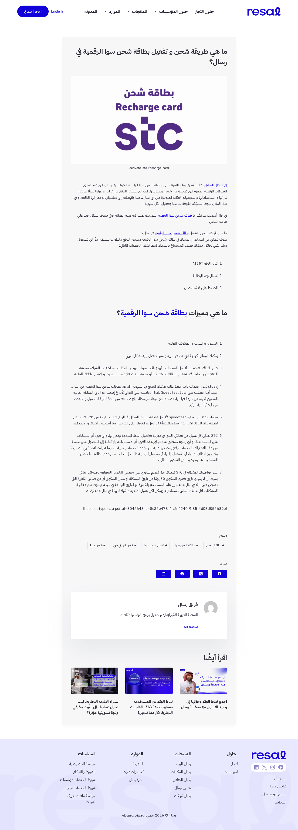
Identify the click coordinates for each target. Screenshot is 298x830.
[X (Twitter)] (200, 574)
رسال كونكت (182, 796)
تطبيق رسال (183, 788)
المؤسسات (231, 772)
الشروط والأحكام (84, 772)
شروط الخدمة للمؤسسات (77, 780)
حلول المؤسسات (173, 11)
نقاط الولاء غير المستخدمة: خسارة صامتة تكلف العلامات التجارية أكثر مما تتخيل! (151, 707)
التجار (235, 764)
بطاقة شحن (215, 545)
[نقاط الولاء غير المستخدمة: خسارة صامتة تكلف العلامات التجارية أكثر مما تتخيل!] (149, 681)
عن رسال (280, 778)
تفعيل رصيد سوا (155, 545)
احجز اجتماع (33, 11)
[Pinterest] (182, 574)
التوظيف (280, 802)
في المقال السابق (215, 185)
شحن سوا (97, 545)
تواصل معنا (278, 786)
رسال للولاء (183, 764)
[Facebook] (219, 574)
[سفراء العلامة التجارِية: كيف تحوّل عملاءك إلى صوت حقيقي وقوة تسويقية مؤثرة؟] (94, 681)
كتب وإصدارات (133, 772)
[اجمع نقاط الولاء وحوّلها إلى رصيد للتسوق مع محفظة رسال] (203, 681)
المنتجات (139, 11)
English (57, 11)
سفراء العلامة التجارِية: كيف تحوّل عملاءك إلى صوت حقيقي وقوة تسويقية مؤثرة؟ (95, 707)
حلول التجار (204, 11)
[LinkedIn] (163, 574)
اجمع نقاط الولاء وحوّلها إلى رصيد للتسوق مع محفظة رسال (204, 704)
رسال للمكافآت (181, 772)
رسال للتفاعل (182, 780)
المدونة (90, 11)
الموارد (114, 11)
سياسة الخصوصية (82, 764)
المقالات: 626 (190, 627)
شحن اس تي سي (124, 545)
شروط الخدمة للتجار (81, 788)
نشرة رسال (136, 780)
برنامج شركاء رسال (274, 794)
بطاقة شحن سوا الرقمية (175, 215)
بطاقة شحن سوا (186, 545)
